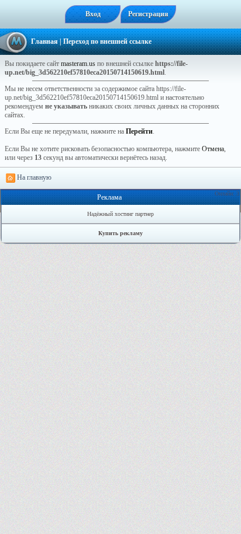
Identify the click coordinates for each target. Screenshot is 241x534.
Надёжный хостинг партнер (120, 214)
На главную (33, 177)
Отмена (213, 149)
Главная (44, 41)
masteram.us (78, 64)
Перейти (139, 131)
